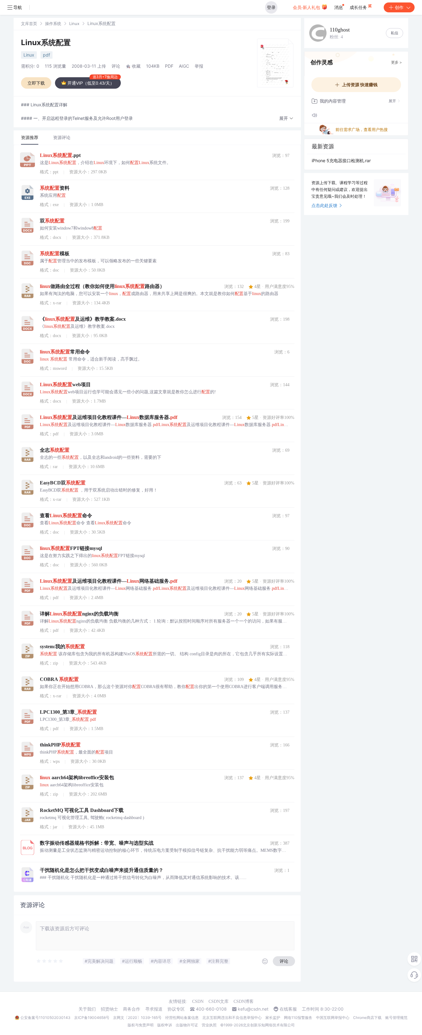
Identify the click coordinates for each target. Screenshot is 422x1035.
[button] (286, 118)
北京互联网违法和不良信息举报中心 (232, 1017)
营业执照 (209, 1025)
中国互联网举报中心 (332, 1017)
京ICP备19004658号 (91, 1017)
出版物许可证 (187, 1025)
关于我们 (87, 1009)
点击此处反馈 (324, 205)
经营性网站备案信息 (182, 1017)
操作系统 (53, 23)
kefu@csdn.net (253, 1009)
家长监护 (272, 1017)
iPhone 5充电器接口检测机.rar (341, 160)
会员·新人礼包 (307, 7)
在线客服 (288, 1009)
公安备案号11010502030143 (45, 1017)
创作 (399, 7)
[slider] (50, 961)
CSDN (198, 1001)
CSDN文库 (219, 1001)
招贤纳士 (109, 1009)
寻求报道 (153, 1009)
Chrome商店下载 (367, 1017)
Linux (74, 23)
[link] (29, 23)
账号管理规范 (396, 1017)
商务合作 (131, 1009)
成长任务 (359, 7)
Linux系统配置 (46, 42)
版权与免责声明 (141, 1025)
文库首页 (29, 23)
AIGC (184, 66)
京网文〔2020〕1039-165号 (137, 1017)
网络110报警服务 (298, 1017)
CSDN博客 (244, 1001)
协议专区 (176, 1009)
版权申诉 (164, 1025)
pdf (46, 54)
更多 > (396, 62)
